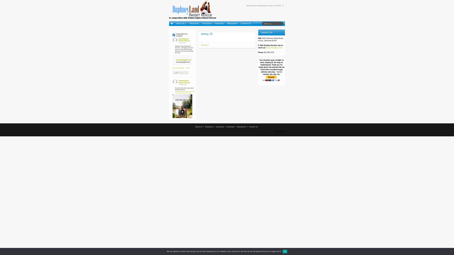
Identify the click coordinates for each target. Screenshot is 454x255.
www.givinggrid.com (183, 60)
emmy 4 (206, 45)
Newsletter (232, 24)
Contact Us (246, 24)
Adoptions (194, 24)
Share (188, 68)
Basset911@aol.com (274, 48)
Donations (206, 24)
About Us (180, 24)
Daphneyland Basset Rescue (184, 40)
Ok (285, 251)
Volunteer (219, 24)
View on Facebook (178, 68)
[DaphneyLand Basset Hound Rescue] (192, 9)
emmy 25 (207, 34)
